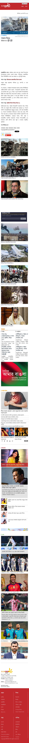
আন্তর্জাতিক (4, 35)
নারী (2, 729)
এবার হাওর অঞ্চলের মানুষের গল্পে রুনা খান (17, 520)
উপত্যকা (3, 128)
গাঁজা (7, 128)
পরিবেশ (17, 727)
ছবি (16, 732)
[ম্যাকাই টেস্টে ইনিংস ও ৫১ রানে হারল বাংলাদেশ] (14, 544)
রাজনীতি (3, 702)
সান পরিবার (18, 734)
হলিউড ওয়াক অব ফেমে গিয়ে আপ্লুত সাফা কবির (17, 500)
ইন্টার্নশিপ (18, 724)
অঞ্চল (18, 128)
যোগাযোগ (18, 722)
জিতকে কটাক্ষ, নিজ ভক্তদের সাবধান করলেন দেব (16, 507)
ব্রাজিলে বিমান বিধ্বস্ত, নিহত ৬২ (13, 103)
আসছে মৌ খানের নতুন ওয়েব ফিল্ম (16, 513)
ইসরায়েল (11, 128)
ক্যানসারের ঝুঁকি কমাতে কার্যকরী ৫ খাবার (9, 417)
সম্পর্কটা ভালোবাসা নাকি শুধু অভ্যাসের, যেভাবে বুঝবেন (12, 415)
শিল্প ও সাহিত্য (19, 702)
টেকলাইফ (18, 707)
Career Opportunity (20, 711)
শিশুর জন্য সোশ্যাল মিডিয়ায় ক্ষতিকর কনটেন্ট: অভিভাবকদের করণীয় (13, 423)
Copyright (3, 739)
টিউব (17, 729)
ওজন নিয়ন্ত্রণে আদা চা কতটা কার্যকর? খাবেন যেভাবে (12, 421)
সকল (26, 6)
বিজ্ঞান (2, 709)
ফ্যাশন (2, 722)
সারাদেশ (3, 699)
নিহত (15, 128)
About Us (3, 712)
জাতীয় (2, 697)
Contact (17, 736)
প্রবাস (2, 707)
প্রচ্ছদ (22, 6)
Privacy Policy (19, 709)
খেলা (3, 534)
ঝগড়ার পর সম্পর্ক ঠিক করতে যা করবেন (9, 419)
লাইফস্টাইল (4, 390)
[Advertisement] (14, 56)
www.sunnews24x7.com (11, 683)
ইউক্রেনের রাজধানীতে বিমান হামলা (14, 79)
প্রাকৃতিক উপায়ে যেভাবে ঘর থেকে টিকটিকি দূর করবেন (12, 426)
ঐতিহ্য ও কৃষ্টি (18, 704)
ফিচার (2, 724)
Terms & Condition (5, 734)
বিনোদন (4, 448)
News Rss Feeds (5, 736)
